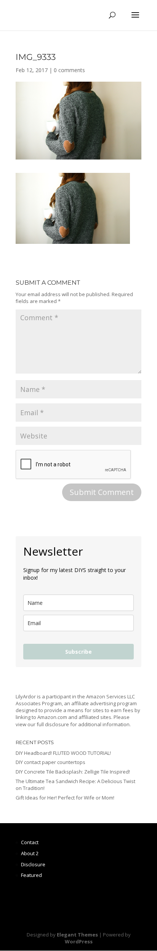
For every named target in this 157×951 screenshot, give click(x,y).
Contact (29, 842)
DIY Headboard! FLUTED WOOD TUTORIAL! (63, 753)
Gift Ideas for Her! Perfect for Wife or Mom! (65, 797)
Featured (31, 875)
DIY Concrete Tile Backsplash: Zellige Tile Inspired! (73, 771)
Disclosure (33, 864)
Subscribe (78, 651)
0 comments (69, 70)
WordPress (79, 941)
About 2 (29, 853)
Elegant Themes (77, 934)
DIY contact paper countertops (50, 762)
